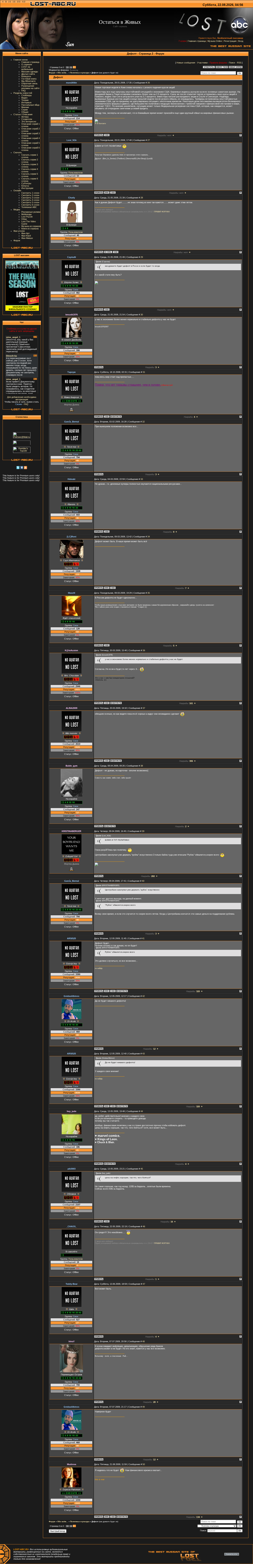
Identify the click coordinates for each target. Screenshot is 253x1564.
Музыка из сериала (31, 226)
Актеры (25, 117)
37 (144, 708)
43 (143, 1053)
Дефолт (95, 73)
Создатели (26, 119)
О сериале (26, 64)
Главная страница (197, 41)
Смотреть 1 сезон (30, 193)
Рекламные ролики (30, 212)
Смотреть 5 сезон (30, 202)
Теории (24, 100)
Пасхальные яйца (30, 105)
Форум (16, 240)
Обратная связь (29, 83)
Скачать (17, 152)
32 (143, 421)
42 (143, 996)
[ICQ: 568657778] (107, 1221)
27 (148, 140)
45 (142, 1169)
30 (142, 314)
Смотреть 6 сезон (30, 205)
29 (142, 257)
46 (144, 1226)
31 (144, 372)
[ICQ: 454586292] (107, 416)
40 (143, 881)
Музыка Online (215, 41)
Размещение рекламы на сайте (30, 87)
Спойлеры (26, 95)
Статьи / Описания (22, 114)
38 (142, 766)
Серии (24, 109)
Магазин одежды (29, 71)
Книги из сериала (30, 228)
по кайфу (99, 968)
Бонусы (25, 186)
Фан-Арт (25, 233)
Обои (24, 219)
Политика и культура (79, 73)
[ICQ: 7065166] (107, 531)
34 (148, 536)
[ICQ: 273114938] (107, 135)
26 (148, 82)
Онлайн (17, 190)
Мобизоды (26, 214)
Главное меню (20, 59)
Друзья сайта (28, 74)
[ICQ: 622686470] (113, 991)
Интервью (26, 102)
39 (143, 831)
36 (144, 650)
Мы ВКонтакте (28, 81)
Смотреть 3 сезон (30, 197)
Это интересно (28, 121)
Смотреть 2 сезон (30, 195)
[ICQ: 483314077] (107, 760)
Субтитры (26, 183)
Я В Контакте (100, 123)
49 (143, 1407)
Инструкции (27, 188)
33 (142, 479)
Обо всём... (62, 73)
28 (142, 197)
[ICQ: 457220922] (107, 703)
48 (143, 1341)
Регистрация (230, 41)
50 (144, 1464)
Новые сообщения (186, 62)
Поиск (232, 62)
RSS (239, 62)
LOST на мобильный (27, 68)
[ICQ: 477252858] (113, 192)
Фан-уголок (19, 231)
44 (142, 1111)
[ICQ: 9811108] (115, 252)
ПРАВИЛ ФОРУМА (162, 212)
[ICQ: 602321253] (113, 1516)
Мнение (25, 107)
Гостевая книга (28, 79)
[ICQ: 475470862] (107, 309)
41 (143, 938)
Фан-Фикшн (27, 238)
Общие (24, 112)
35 (148, 593)
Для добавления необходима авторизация (21, 398)
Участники (202, 62)
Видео (24, 98)
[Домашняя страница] (107, 192)
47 (144, 1284)
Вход (240, 41)
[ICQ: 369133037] (107, 645)
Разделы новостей (22, 93)
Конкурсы (26, 76)
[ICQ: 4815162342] (113, 588)
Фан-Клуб (26, 236)
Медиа (16, 209)
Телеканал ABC (29, 207)
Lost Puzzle (27, 216)
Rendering (74, 70)
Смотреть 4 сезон (30, 200)
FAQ (23, 90)
